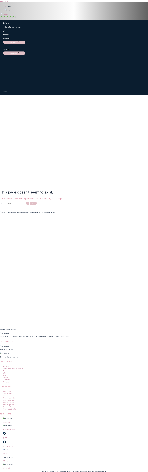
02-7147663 (6, 422)
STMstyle (6, 453)
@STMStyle (6, 468)
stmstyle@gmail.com (9, 429)
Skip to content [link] (4, 1)
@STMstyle (6, 438)
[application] (10, 39)
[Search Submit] (27, 203)
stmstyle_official (8, 446)
